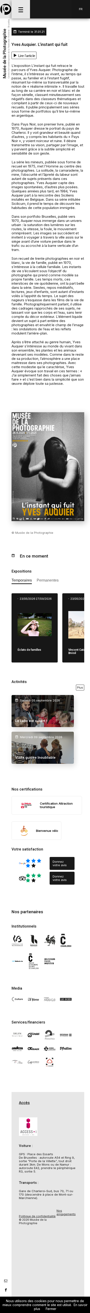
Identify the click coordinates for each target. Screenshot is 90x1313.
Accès (24, 1103)
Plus (80, 687)
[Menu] (21, 9)
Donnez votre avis (60, 863)
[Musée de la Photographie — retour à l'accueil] (6, 9)
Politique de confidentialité (37, 1216)
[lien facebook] (6, 1290)
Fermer (51, 1309)
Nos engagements (66, 1212)
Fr (81, 9)
